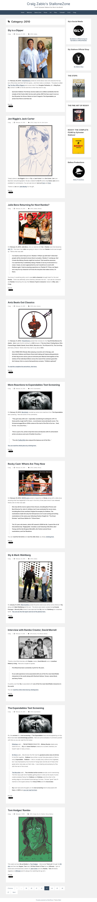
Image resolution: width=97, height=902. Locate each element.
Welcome (29, 12)
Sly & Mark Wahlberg (19, 555)
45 (57, 888)
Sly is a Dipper (15, 30)
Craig (74, 12)
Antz (35, 306)
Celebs (35, 34)
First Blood (40, 633)
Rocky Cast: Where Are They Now (26, 463)
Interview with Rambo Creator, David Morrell (32, 630)
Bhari (59, 900)
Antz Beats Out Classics (21, 302)
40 (31, 888)
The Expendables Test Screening (26, 708)
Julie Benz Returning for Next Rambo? (28, 204)
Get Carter (45, 122)
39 (26, 888)
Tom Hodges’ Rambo (19, 810)
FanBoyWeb (21, 440)
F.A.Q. (68, 12)
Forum (45, 12)
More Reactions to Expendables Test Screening (34, 384)
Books (35, 633)
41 (36, 888)
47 (8, 892)
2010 (31, 34)
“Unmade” (62, 12)
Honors (39, 306)
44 (52, 888)
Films (55, 12)
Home (22, 12)
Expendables (37, 388)
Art (50, 12)
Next (14, 892)
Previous (10, 888)
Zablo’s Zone (37, 12)
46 (62, 888)
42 (41, 888)
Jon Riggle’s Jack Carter (21, 118)
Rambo (40, 208)
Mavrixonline (25, 605)
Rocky (39, 467)
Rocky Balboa (49, 814)
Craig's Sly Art (37, 122)
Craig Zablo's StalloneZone (48, 4)
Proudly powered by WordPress (44, 900)
